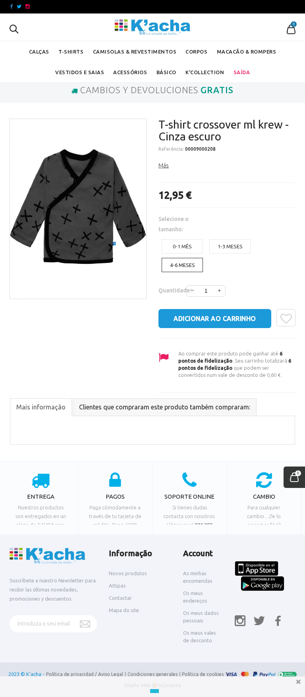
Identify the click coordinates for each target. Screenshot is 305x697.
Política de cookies (203, 674)
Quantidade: (168, 290)
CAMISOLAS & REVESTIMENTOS (135, 51)
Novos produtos (128, 573)
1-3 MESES (230, 246)
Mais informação (41, 407)
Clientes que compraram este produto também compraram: (164, 407)
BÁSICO (166, 72)
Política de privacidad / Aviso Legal (84, 674)
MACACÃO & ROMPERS (246, 51)
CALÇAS (39, 51)
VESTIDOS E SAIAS (79, 72)
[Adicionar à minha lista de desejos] (285, 317)
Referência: (171, 149)
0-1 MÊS (182, 246)
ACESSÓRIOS (130, 72)
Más (163, 165)
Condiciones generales (152, 674)
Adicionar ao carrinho (215, 318)
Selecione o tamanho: (173, 224)
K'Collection (204, 72)
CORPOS (196, 51)
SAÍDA (242, 72)
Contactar (120, 598)
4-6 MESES (182, 265)
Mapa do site (124, 610)
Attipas (117, 585)
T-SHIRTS (70, 51)
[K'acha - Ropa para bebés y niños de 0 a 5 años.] (152, 27)
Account (198, 553)
